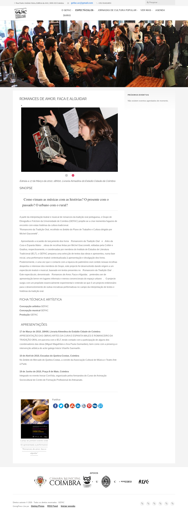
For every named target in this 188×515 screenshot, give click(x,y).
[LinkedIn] (78, 407)
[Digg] (94, 407)
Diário (67, 15)
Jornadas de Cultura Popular (117, 10)
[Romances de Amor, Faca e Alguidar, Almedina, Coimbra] (70, 140)
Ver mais (146, 10)
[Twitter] (61, 407)
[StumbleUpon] (72, 407)
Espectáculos (84, 10)
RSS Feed (52, 506)
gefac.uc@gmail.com (82, 3)
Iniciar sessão (68, 506)
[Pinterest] (89, 407)
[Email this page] (100, 407)
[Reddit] (83, 407)
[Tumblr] (66, 407)
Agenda (160, 10)
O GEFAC (66, 10)
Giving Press (37, 506)
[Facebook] (55, 407)
